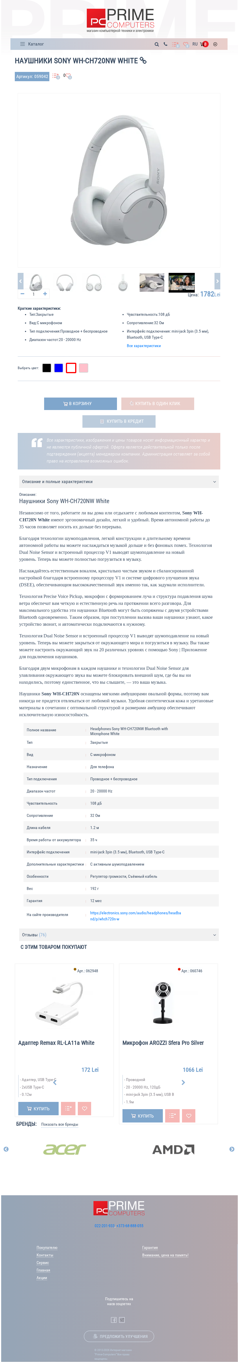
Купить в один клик (157, 403)
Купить (42, 1108)
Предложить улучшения (124, 1336)
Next (183, 1082)
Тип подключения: (44, 331)
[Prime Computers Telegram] (122, 1320)
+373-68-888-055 (129, 1225)
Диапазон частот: (44, 339)
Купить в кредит (125, 421)
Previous (54, 1082)
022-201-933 (105, 1225)
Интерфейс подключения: (149, 331)
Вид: (33, 322)
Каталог (36, 44)
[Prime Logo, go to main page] (120, 21)
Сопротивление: (140, 322)
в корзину (80, 403)
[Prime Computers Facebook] (114, 1320)
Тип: (32, 314)
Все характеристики (144, 345)
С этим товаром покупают (54, 947)
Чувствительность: (142, 314)
